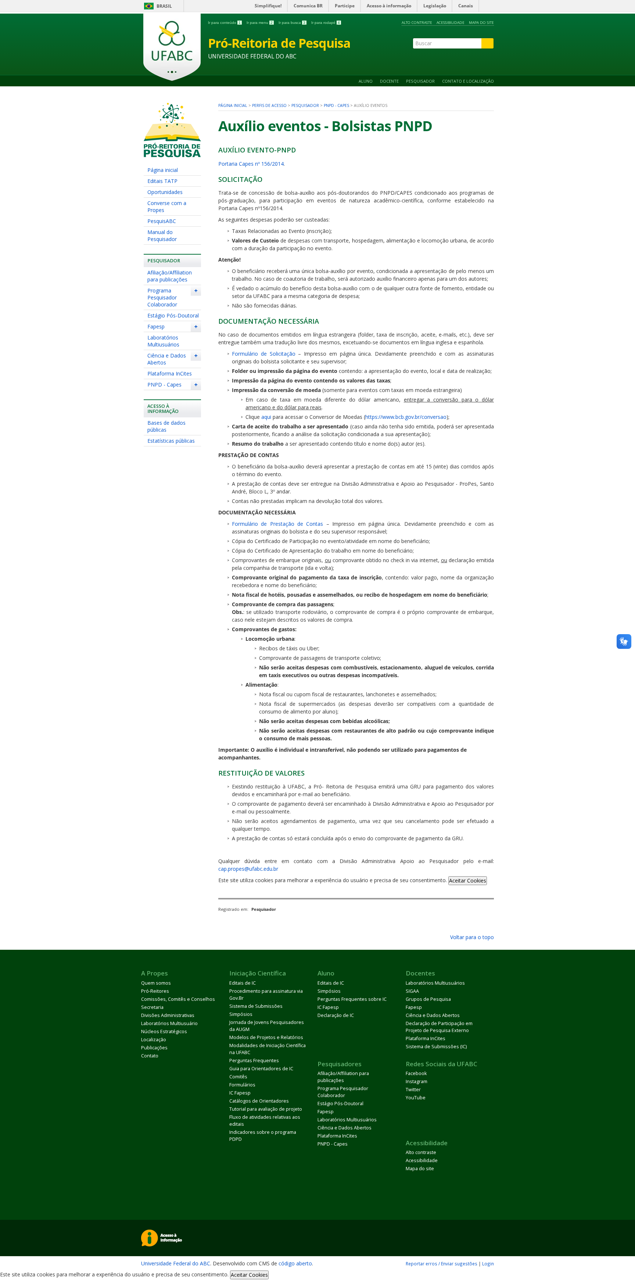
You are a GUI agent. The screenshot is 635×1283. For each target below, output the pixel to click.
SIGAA (412, 991)
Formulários (242, 1085)
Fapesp (156, 326)
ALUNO (366, 81)
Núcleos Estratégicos (164, 1031)
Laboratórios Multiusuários (163, 341)
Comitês (238, 1077)
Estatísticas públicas (171, 440)
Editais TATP (162, 180)
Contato (149, 1056)
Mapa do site (481, 22)
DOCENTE (389, 81)
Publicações (154, 1048)
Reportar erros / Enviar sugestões (441, 1263)
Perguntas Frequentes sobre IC (352, 999)
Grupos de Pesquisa (428, 999)
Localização (153, 1039)
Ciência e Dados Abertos (166, 359)
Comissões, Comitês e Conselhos (178, 999)
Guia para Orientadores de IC (261, 1068)
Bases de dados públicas (166, 426)
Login (488, 1263)
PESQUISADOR (420, 81)
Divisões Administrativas (167, 1015)
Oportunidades (165, 191)
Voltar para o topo (471, 937)
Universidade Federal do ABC (175, 1263)
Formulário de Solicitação (263, 353)
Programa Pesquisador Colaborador (162, 297)
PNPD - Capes (164, 384)
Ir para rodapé (325, 23)
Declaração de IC (336, 1015)
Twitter (413, 1089)
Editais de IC (242, 983)
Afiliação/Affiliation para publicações (169, 276)
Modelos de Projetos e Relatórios (266, 1037)
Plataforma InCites (169, 373)
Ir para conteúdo (224, 23)
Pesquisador (305, 105)
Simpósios (240, 1014)
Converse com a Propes (166, 206)
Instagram (416, 1081)
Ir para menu (260, 23)
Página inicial (162, 169)
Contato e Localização (468, 81)
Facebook (416, 1073)
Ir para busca (292, 23)
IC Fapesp (240, 1093)
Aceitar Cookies (467, 880)
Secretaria (152, 1007)
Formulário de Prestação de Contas (277, 523)
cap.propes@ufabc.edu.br (248, 868)
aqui (266, 416)
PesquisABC (161, 221)
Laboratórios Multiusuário (169, 1023)
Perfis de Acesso (269, 105)
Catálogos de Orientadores (259, 1101)
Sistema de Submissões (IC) (436, 1046)
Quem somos (156, 983)
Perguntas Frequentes (254, 1060)
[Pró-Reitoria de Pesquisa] (172, 153)
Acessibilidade (450, 22)
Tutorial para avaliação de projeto (265, 1109)
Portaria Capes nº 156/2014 (251, 163)
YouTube (416, 1098)
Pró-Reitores (155, 991)
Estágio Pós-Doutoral (173, 315)
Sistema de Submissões (256, 1006)
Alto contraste (417, 22)
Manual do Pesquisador (162, 235)
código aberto (295, 1263)
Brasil (164, 6)
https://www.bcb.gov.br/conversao (405, 416)
